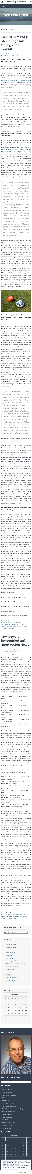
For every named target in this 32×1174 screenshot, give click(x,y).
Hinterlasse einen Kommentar (10, 55)
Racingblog (9, 975)
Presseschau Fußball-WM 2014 (14, 626)
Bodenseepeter (10, 952)
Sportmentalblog (11, 980)
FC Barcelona (12, 914)
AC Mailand (6, 914)
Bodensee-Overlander (12, 950)
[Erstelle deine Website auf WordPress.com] (16, 2)
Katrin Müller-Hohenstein (14, 624)
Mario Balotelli (23, 916)
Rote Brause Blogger (12, 977)
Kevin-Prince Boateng (6, 916)
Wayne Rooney (9, 628)
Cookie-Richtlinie (21, 1167)
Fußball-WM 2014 (10, 622)
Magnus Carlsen (11, 969)
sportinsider (16, 15)
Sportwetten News (21, 669)
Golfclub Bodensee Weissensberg (16, 964)
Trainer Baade (10, 983)
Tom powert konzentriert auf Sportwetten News (15, 640)
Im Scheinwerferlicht (8, 620)
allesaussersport (11, 947)
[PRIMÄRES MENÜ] (3, 6)
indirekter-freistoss (20, 622)
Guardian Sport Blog (12, 966)
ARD (4, 622)
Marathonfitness (11, 972)
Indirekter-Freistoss (13, 145)
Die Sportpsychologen (12, 961)
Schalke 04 (4, 918)
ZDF (14, 628)
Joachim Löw (4, 624)
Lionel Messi (16, 916)
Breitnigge (9, 955)
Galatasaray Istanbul (21, 914)
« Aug (5, 1022)
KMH (23, 624)
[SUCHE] (29, 6)
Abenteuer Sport (11, 944)
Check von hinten (11, 958)
